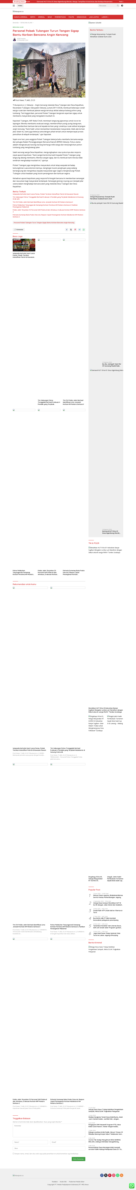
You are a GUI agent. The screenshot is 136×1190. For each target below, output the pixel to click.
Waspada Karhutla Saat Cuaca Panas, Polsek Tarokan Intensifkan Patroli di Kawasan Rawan (46, 194)
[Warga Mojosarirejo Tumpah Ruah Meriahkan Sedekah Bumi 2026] (106, 113)
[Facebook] (102, 1175)
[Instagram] (113, 1175)
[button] (118, 5)
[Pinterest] (109, 1175)
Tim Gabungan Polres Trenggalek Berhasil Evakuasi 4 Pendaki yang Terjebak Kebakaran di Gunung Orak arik (48, 198)
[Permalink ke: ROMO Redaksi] (14, 39)
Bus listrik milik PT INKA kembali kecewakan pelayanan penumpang (105, 919)
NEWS (50, 17)
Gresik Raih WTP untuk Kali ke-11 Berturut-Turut (108, 911)
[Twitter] (106, 1175)
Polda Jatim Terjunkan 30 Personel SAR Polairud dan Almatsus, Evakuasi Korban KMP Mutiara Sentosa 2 (49, 211)
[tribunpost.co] (18, 11)
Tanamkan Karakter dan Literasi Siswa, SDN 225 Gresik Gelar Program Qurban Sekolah (107, 927)
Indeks (20, 5)
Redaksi (55, 1182)
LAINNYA (105, 17)
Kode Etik (63, 1182)
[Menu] (14, 5)
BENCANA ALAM (18, 27)
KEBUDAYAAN (81, 17)
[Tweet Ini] (71, 229)
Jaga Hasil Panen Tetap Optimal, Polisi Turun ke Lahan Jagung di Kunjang (106, 934)
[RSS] (121, 1175)
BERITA (32, 17)
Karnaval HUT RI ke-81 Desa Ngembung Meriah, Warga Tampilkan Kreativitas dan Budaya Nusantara (49, 2)
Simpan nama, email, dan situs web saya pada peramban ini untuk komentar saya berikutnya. (47, 1154)
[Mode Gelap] (122, 5)
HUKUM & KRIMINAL (20, 17)
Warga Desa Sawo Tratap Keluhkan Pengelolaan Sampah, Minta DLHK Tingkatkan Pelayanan (106, 1110)
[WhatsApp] (117, 1175)
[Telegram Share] (79, 229)
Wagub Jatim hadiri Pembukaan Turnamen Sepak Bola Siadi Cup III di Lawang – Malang (115, 879)
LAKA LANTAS (94, 17)
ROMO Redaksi (21, 39)
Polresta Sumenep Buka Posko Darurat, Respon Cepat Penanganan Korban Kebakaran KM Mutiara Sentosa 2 (48, 216)
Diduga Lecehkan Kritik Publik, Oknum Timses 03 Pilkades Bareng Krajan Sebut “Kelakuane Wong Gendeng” (106, 1133)
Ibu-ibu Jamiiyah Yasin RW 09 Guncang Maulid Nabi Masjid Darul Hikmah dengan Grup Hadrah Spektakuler (111, 365)
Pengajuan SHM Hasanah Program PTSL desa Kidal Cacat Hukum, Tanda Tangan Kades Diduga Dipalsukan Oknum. (105, 1126)
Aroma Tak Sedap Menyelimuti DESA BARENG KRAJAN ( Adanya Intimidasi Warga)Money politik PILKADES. (105, 1141)
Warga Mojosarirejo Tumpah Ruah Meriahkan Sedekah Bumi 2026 (102, 198)
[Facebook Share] (66, 229)
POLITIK (71, 17)
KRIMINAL (41, 17)
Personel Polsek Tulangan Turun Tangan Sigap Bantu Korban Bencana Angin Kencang (44, 223)
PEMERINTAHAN (60, 17)
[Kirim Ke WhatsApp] (83, 229)
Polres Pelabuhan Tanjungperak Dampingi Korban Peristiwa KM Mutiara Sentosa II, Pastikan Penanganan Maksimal (45, 206)
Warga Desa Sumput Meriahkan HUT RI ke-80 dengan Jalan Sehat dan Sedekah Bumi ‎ (107, 904)
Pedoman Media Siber (76, 1182)
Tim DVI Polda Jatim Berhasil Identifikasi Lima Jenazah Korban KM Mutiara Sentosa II (43, 202)
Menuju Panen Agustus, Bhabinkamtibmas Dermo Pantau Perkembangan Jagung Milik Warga (108, 896)
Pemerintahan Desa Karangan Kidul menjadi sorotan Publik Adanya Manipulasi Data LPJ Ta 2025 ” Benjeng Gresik (105, 1148)
